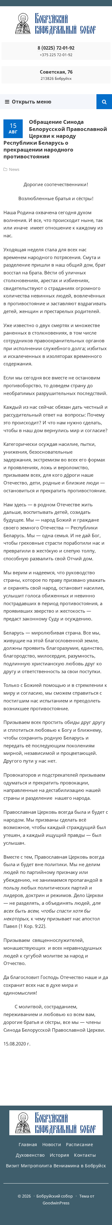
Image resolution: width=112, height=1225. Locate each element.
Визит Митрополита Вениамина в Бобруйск (56, 1166)
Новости (51, 1144)
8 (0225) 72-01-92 (56, 48)
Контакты (85, 1155)
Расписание (79, 1144)
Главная (28, 1144)
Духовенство (30, 1155)
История (59, 1155)
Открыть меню (30, 101)
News (14, 169)
